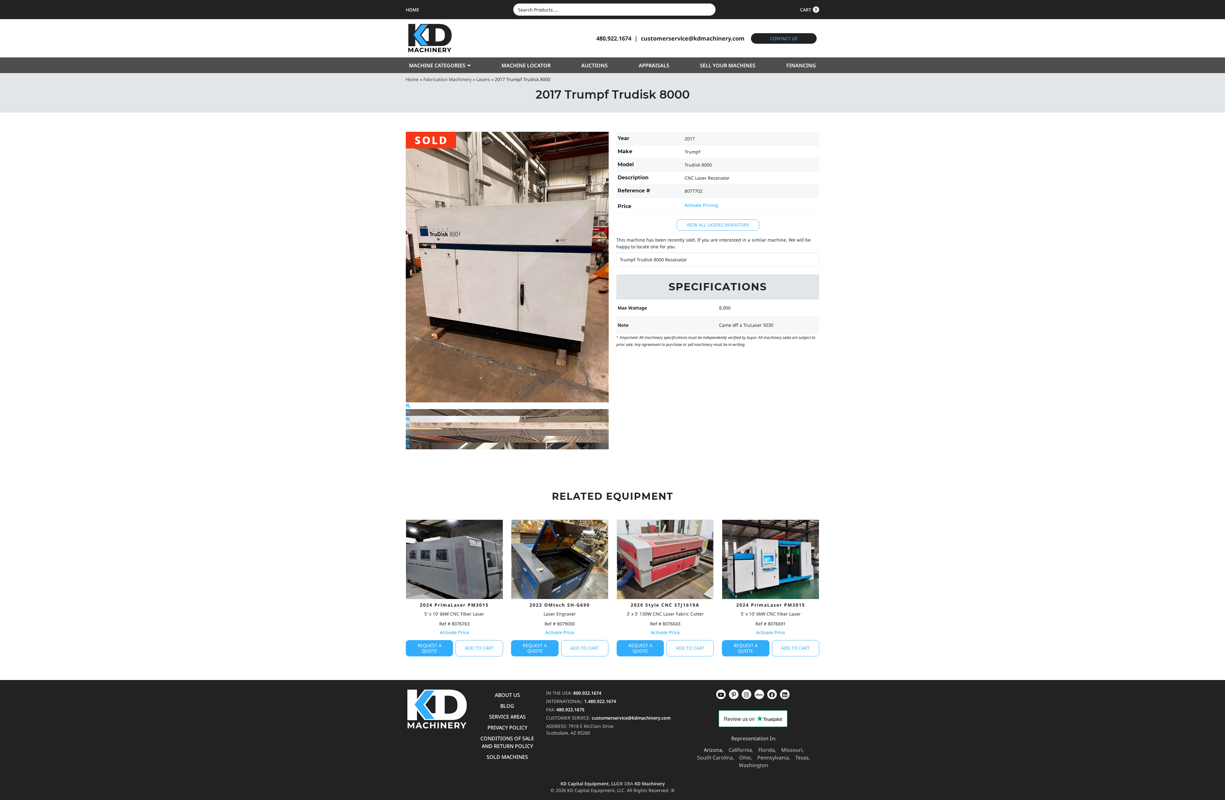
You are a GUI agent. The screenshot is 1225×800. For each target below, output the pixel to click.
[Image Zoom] (408, 406)
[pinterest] (746, 694)
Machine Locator (526, 65)
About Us (507, 695)
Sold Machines (507, 756)
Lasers (483, 79)
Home (412, 79)
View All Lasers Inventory (718, 225)
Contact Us (784, 38)
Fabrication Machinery (447, 79)
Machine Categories (437, 65)
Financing (801, 65)
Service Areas (507, 716)
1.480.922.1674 (600, 701)
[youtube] (721, 694)
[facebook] (785, 694)
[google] (734, 694)
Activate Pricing (701, 205)
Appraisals (654, 65)
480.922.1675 (570, 710)
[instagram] (759, 694)
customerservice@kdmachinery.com (693, 38)
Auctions (594, 65)
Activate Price (454, 632)
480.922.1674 (613, 38)
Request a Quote (430, 648)
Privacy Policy (507, 727)
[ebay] (772, 694)
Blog (507, 705)
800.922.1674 (587, 693)
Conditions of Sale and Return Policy (507, 742)
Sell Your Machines (727, 65)
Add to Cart (479, 648)
